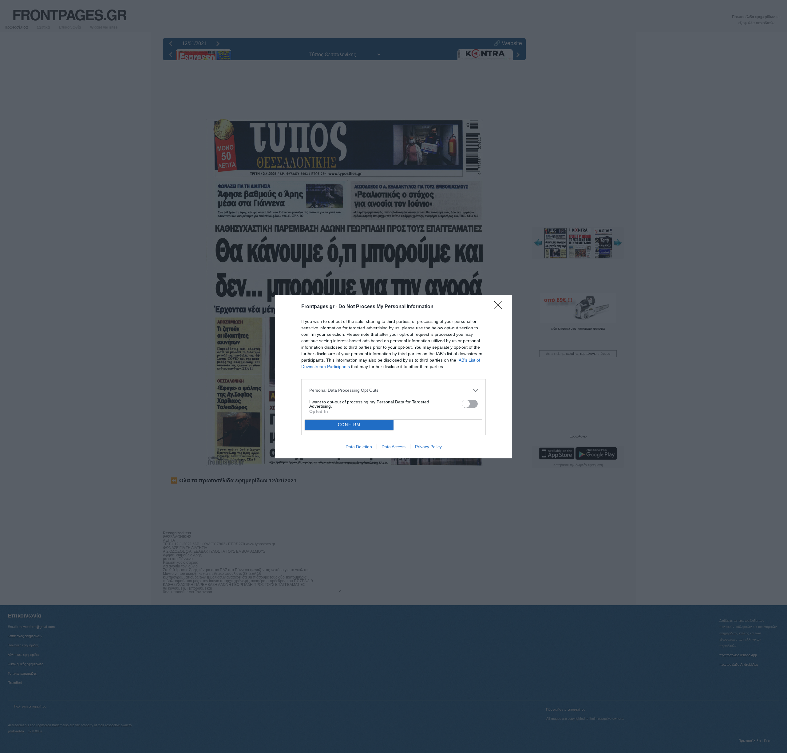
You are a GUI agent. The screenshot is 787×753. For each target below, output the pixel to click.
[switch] (470, 404)
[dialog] (393, 376)
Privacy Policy (428, 446)
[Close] (500, 307)
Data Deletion (359, 446)
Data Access (393, 446)
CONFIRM (349, 424)
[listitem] (393, 390)
